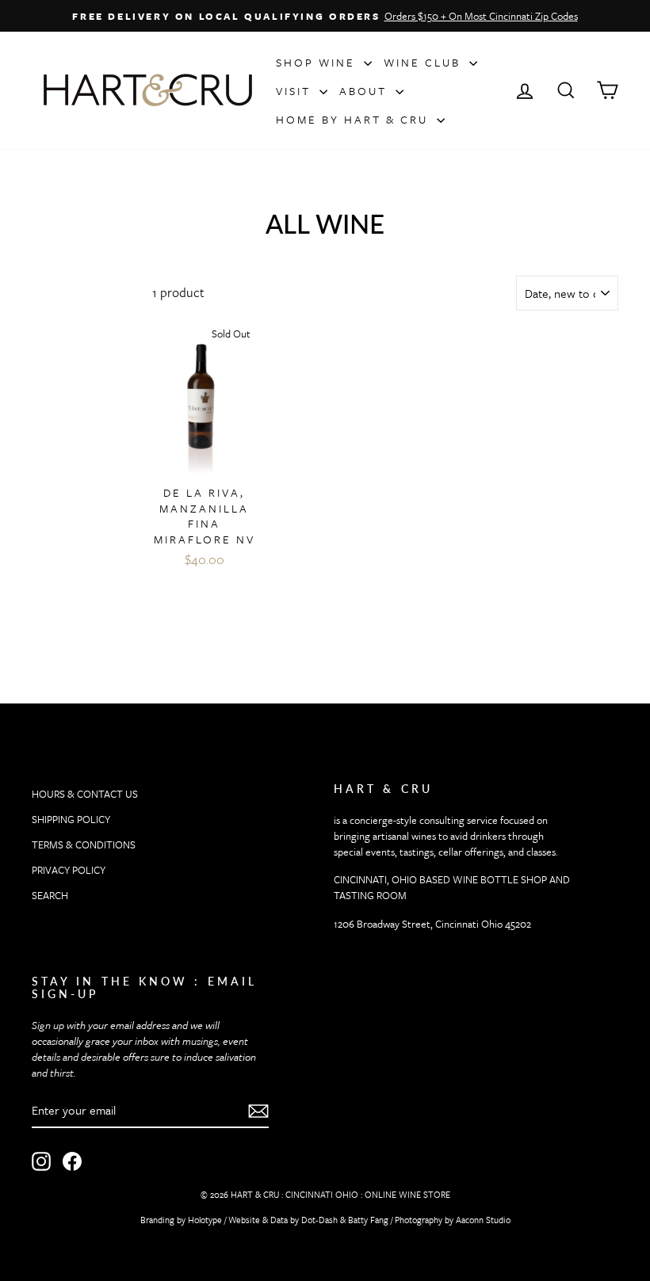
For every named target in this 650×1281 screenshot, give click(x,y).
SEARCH (50, 895)
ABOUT (365, 90)
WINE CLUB (424, 62)
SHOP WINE (318, 62)
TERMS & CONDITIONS (84, 844)
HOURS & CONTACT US (85, 794)
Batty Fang (368, 1219)
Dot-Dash (319, 1219)
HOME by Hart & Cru (354, 119)
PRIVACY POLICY (68, 870)
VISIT (295, 90)
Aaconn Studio (483, 1219)
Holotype (205, 1219)
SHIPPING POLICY (71, 819)
